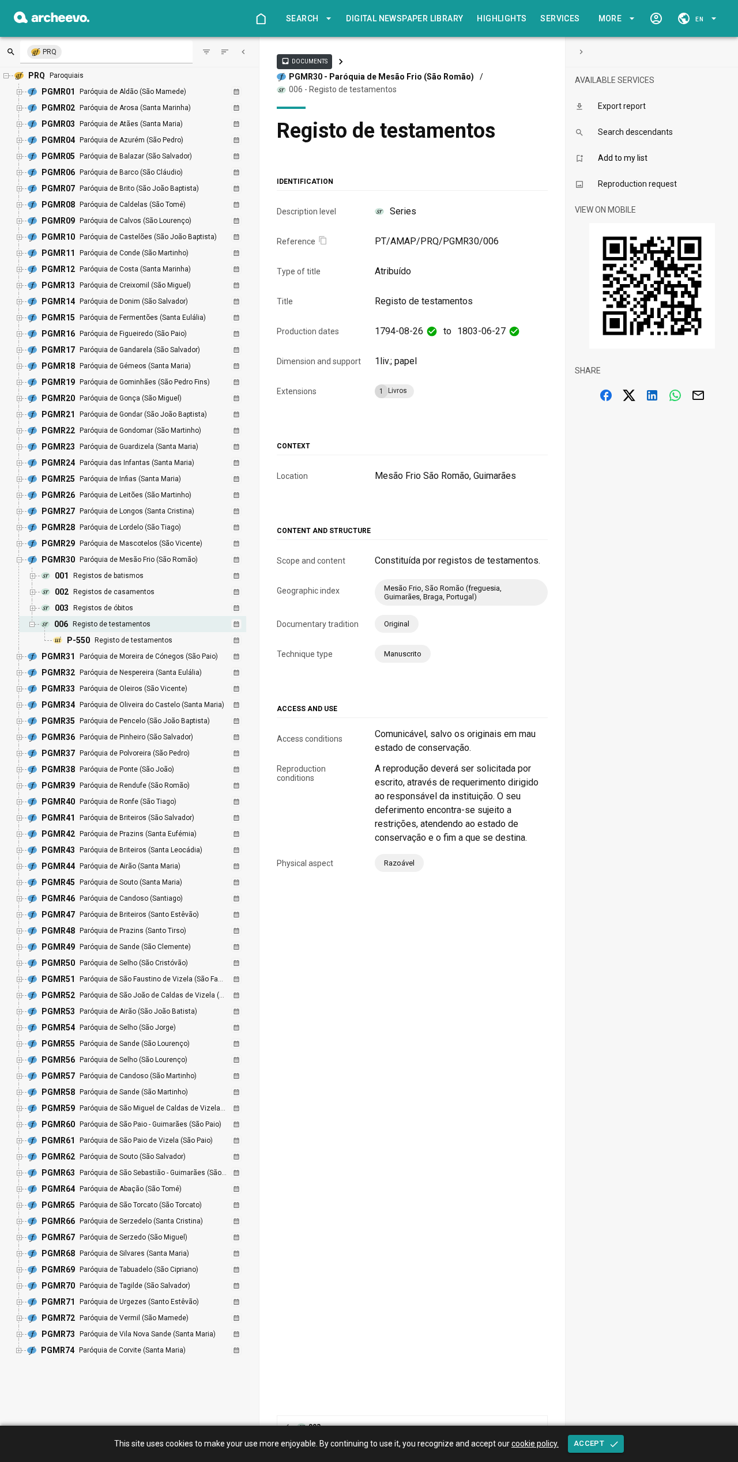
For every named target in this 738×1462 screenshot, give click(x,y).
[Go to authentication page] (656, 18)
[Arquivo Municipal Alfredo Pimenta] (51, 19)
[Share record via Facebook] (605, 395)
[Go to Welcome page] (260, 18)
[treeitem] (145, 632)
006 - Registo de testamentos (343, 89)
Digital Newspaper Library (404, 18)
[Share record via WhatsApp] (675, 395)
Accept (589, 1443)
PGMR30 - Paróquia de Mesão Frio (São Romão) (381, 76)
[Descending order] (225, 52)
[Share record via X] (629, 395)
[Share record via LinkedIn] (652, 395)
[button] (307, 18)
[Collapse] (243, 52)
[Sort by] (206, 52)
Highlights (501, 18)
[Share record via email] (698, 395)
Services (559, 18)
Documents (304, 61)
